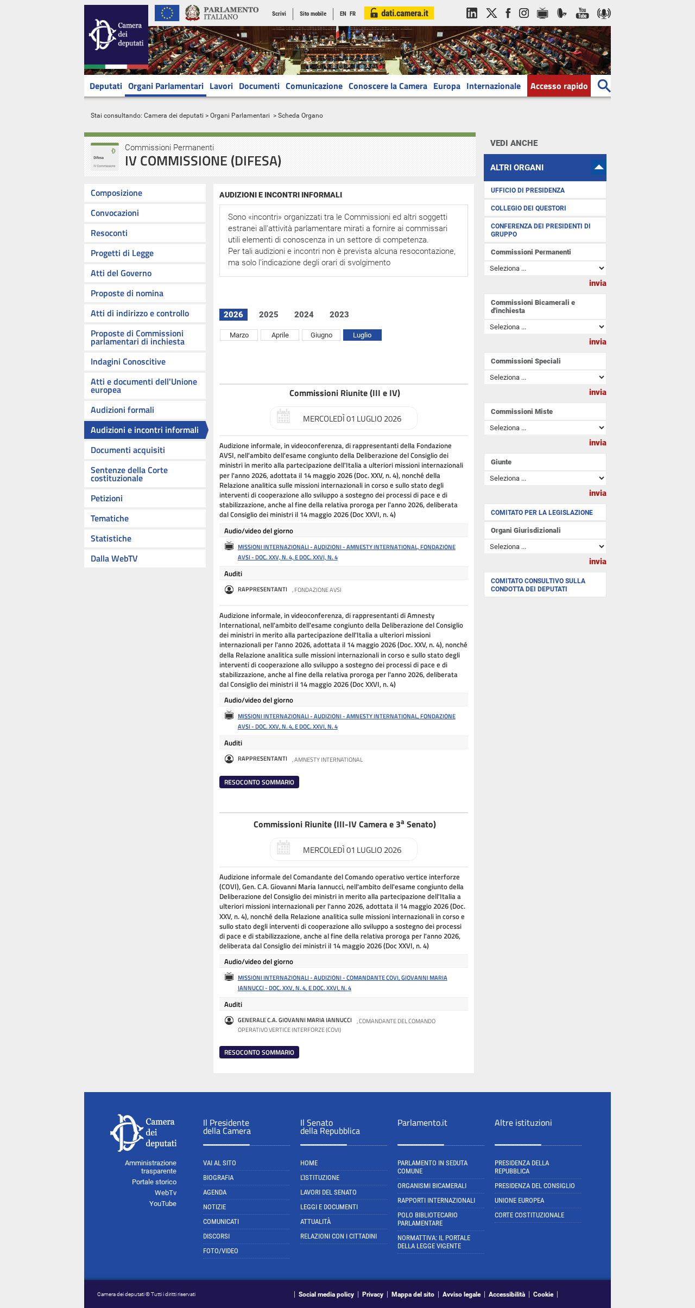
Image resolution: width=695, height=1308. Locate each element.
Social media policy (326, 1294)
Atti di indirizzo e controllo (140, 313)
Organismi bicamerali (431, 1186)
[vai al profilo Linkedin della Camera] (471, 24)
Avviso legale (462, 1294)
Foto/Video (220, 1251)
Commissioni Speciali (526, 361)
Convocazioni (115, 212)
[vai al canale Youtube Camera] (582, 24)
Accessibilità (507, 1294)
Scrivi (279, 13)
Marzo (239, 335)
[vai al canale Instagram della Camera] (524, 24)
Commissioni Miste (522, 411)
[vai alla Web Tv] (542, 24)
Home (309, 1163)
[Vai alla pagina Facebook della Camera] (508, 24)
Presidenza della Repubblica (522, 1167)
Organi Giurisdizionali (526, 530)
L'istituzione (319, 1177)
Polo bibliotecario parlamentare (427, 1219)
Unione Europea (519, 1200)
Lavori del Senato (328, 1192)
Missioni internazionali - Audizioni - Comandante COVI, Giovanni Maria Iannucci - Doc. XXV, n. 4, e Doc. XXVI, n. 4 (342, 982)
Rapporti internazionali (436, 1200)
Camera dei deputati (174, 115)
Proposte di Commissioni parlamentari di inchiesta (138, 337)
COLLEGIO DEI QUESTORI (528, 208)
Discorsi (216, 1236)
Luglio (362, 335)
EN (343, 13)
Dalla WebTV (114, 558)
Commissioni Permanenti (531, 252)
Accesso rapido (559, 85)
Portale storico (154, 1182)
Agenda (214, 1192)
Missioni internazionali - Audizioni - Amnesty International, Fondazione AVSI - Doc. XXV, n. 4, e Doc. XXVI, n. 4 (347, 552)
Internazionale (493, 85)
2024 (304, 315)
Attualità (315, 1221)
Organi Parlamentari (166, 85)
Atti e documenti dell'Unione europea (144, 385)
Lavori (221, 85)
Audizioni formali (122, 409)
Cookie (543, 1294)
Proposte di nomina (127, 292)
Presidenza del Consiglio (535, 1186)
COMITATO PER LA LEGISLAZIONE (542, 512)
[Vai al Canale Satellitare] (562, 24)
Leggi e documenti (329, 1207)
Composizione (116, 192)
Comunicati (221, 1221)
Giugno (321, 335)
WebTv (165, 1193)
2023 (339, 315)
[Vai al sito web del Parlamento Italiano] (222, 24)
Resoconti (109, 232)
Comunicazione (314, 85)
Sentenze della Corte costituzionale (129, 473)
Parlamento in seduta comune (432, 1167)
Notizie (214, 1207)
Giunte (501, 462)
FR (353, 13)
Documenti (259, 85)
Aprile (280, 335)
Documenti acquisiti (128, 449)
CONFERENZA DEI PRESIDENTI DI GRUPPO (541, 230)
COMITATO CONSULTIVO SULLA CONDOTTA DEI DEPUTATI (538, 585)
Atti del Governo (121, 272)
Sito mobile (313, 13)
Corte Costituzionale (529, 1215)
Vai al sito (219, 1163)
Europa (446, 85)
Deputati (106, 85)
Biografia (218, 1177)
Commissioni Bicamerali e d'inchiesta (533, 306)
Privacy (372, 1294)
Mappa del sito (412, 1294)
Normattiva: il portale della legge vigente (433, 1242)
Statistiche (111, 538)
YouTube (162, 1203)
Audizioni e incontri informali (145, 429)
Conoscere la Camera (388, 85)
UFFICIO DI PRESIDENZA (528, 190)
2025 (269, 315)
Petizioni (107, 498)
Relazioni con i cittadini (338, 1236)
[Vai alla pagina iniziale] (116, 67)
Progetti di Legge (122, 252)
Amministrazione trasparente (150, 1167)
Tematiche (110, 518)
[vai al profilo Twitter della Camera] (491, 24)
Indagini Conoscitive (128, 361)
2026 (233, 315)
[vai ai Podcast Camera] (604, 24)
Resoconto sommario (259, 782)
